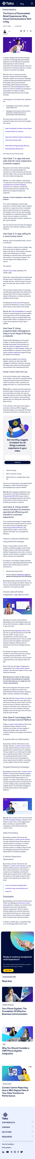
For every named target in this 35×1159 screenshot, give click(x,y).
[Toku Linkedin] (3, 1152)
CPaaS (19, 87)
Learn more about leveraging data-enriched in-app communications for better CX (16, 888)
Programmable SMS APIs (11, 496)
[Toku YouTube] (7, 1152)
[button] (32, 3)
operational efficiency (17, 528)
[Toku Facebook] (18, 1152)
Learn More (8, 970)
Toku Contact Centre (18, 698)
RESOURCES (7, 1137)
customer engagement (15, 346)
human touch (17, 303)
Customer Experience (9, 10)
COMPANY (6, 1127)
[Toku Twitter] (21, 1152)
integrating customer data (22, 631)
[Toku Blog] (11, 1152)
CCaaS (18, 89)
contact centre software (16, 724)
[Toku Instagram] (15, 1152)
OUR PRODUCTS (8, 1123)
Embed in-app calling (9, 271)
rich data (19, 728)
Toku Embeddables (18, 311)
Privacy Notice (6, 1147)
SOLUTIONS (6, 1132)
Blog (22, 4)
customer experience (14, 352)
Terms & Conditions (8, 1144)
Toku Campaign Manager (13, 820)
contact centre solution (23, 746)
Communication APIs (9, 977)
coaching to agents (23, 575)
